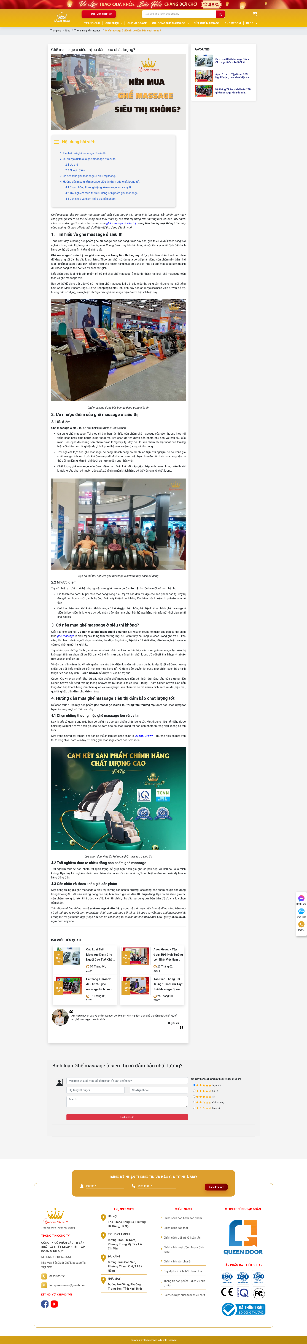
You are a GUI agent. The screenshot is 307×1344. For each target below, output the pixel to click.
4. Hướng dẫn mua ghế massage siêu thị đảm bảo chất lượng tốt (99, 181)
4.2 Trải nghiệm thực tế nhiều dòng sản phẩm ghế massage (101, 193)
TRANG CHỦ (92, 23)
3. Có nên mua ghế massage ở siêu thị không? (88, 176)
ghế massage (65, 636)
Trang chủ (55, 30)
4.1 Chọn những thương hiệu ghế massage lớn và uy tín (98, 187)
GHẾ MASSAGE (137, 23)
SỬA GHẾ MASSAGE (206, 23)
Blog (67, 30)
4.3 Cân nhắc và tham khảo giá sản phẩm (90, 198)
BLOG (250, 23)
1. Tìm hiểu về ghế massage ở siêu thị (83, 153)
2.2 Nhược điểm (75, 170)
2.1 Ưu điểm (72, 164)
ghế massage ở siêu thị (121, 223)
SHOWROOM (233, 23)
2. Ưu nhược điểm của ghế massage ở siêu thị (88, 159)
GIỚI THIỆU (112, 23)
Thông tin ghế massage (87, 30)
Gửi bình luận (127, 1117)
